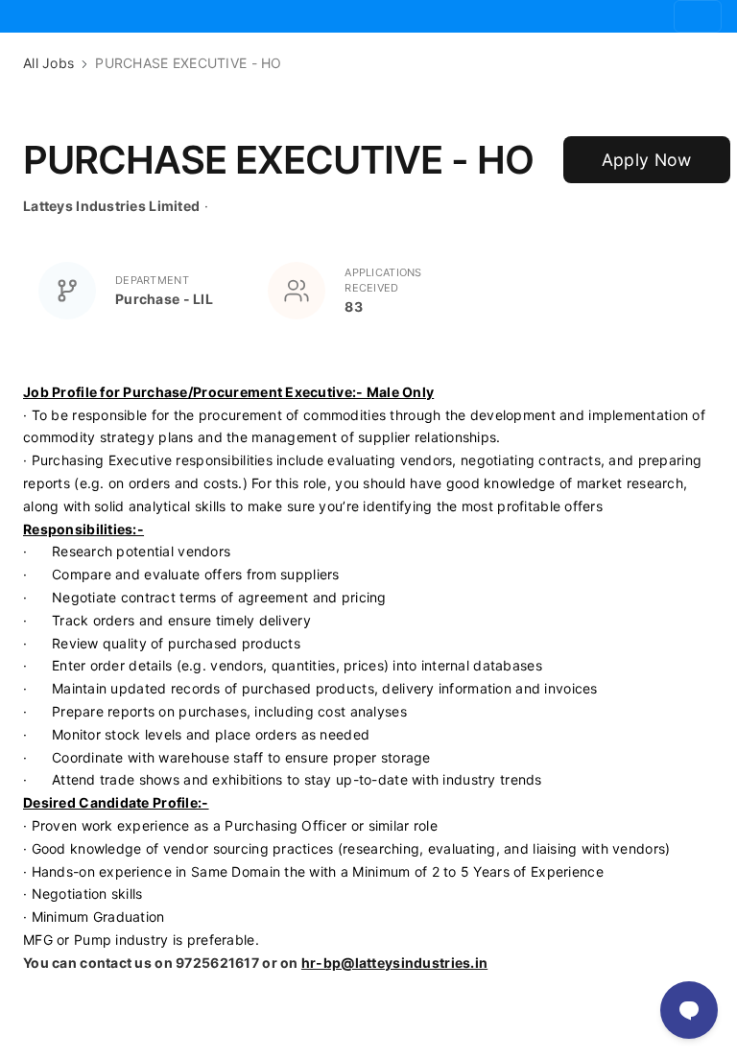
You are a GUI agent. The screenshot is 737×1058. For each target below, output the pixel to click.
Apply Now (647, 160)
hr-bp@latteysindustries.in (394, 962)
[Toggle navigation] (698, 16)
